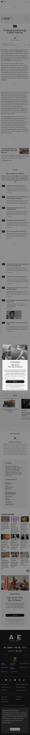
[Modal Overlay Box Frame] (15, 367)
